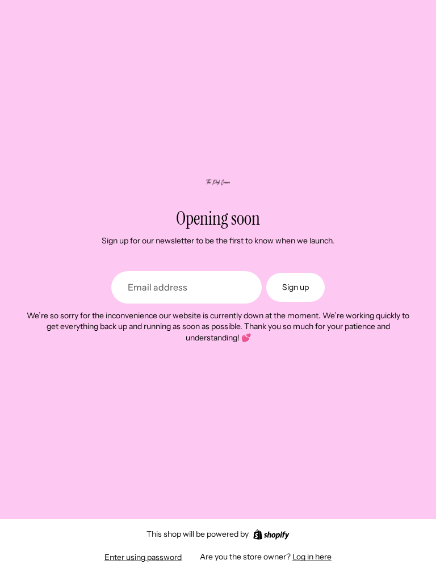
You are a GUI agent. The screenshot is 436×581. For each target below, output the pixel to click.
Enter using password (143, 557)
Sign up (295, 287)
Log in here (312, 556)
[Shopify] (271, 534)
